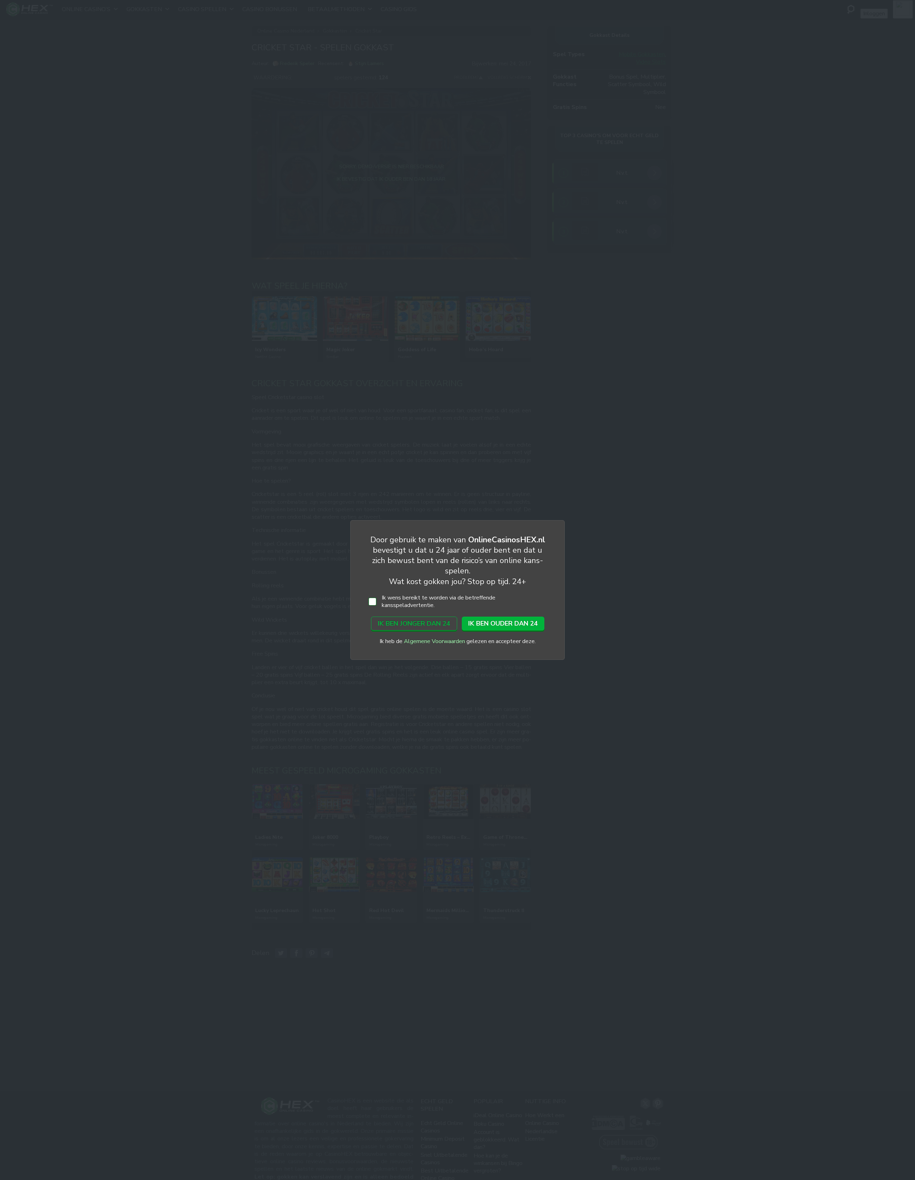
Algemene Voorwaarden (434, 641)
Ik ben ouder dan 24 (503, 623)
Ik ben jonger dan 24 (414, 623)
